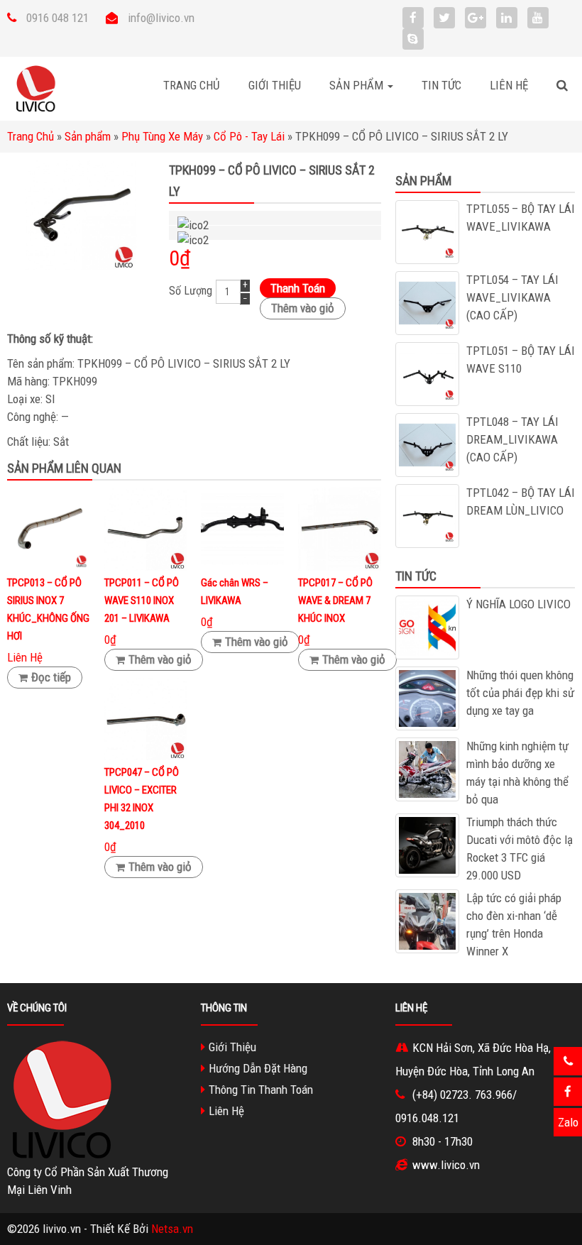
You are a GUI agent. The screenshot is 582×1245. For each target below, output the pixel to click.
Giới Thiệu (274, 85)
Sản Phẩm (357, 85)
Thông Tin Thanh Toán (261, 1089)
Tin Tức (441, 85)
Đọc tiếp (51, 677)
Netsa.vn (172, 1229)
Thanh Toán (297, 288)
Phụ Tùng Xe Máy (162, 136)
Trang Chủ (191, 85)
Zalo (568, 1122)
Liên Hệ (509, 85)
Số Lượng (190, 291)
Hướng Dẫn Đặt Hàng (258, 1068)
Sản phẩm (88, 136)
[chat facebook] (568, 1091)
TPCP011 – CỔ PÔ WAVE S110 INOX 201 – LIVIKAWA (141, 600)
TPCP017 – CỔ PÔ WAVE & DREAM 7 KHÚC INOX (335, 600)
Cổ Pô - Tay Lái (249, 136)
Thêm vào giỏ (302, 308)
